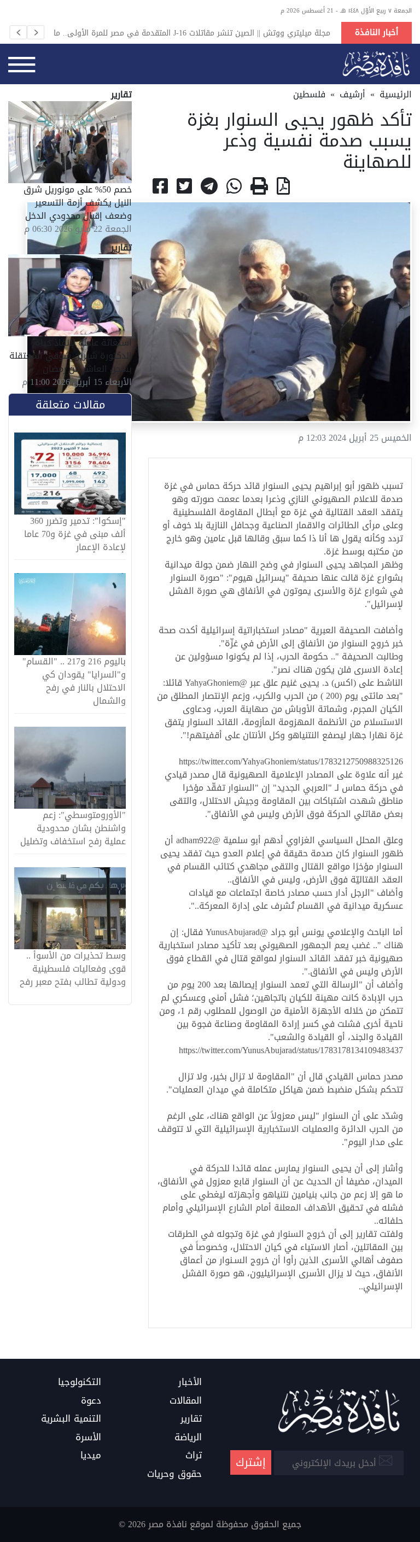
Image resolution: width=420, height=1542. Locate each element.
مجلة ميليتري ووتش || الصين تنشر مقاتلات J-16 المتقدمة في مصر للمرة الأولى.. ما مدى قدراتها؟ (192, 32)
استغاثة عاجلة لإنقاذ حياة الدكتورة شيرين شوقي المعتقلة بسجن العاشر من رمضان (70, 355)
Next (35, 32)
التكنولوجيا (79, 1382)
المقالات (186, 1401)
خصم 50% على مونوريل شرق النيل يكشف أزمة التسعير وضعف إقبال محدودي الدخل (78, 202)
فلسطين (309, 94)
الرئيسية (396, 94)
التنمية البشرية (71, 1419)
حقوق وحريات (174, 1474)
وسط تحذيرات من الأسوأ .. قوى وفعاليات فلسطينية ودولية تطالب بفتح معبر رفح (73, 969)
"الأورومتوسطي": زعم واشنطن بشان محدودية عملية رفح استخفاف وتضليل (73, 828)
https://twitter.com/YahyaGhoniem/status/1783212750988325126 (291, 761)
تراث (193, 1455)
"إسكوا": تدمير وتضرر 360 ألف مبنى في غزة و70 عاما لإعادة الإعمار (75, 534)
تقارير (191, 1419)
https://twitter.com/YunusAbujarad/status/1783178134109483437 (291, 1050)
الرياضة (188, 1437)
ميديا (90, 1455)
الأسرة (88, 1437)
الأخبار (190, 1382)
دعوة (91, 1401)
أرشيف (352, 94)
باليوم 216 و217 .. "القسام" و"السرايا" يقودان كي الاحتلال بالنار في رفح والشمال (74, 681)
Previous (18, 32)
